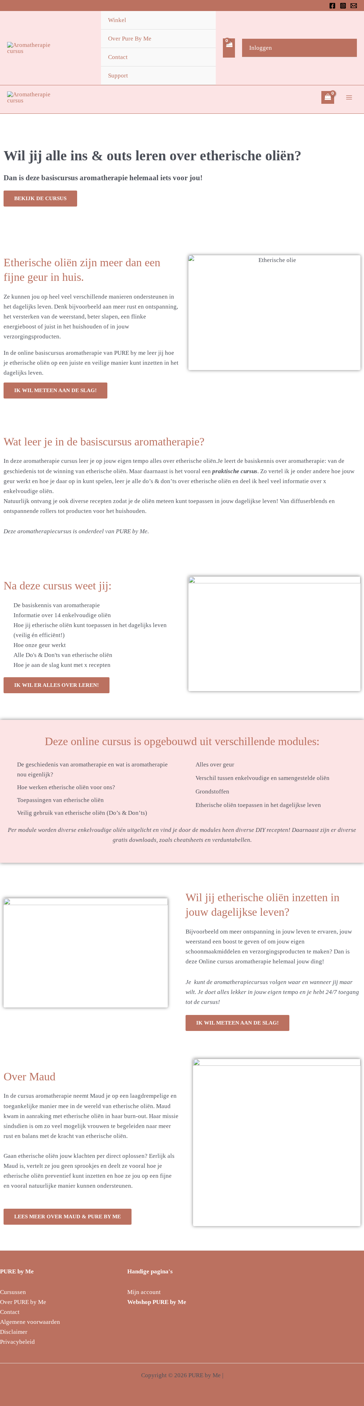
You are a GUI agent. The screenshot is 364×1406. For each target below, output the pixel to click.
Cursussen (13, 1292)
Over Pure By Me (129, 38)
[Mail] (353, 5)
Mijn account (144, 1292)
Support (118, 75)
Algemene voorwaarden (30, 1322)
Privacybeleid (17, 1341)
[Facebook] (332, 5)
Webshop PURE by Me (156, 1302)
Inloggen (260, 47)
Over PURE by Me (23, 1302)
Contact (118, 57)
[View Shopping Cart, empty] (229, 48)
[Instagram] (343, 5)
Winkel (117, 20)
